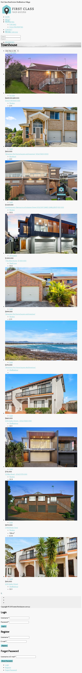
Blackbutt (12, 157)
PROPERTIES (9, 42)
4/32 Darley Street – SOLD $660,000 (18, 421)
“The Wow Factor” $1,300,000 (15, 261)
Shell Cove (13, 263)
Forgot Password (11, 670)
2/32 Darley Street (11, 584)
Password (5, 622)
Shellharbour (13, 370)
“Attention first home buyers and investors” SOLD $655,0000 (26, 154)
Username (5, 618)
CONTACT (8, 30)
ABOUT (7, 19)
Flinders (12, 103)
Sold (11, 149)
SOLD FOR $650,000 (12, 101)
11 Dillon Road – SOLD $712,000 (16, 474)
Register (8, 668)
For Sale (12, 96)
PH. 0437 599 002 (11, 32)
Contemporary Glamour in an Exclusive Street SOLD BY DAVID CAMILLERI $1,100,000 (34, 207)
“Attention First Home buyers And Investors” (20, 368)
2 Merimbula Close (11, 528)
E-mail (3, 641)
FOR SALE (12, 53)
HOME (7, 21)
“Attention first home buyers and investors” (20, 314)
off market (13, 256)
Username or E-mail (8, 657)
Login (7, 665)
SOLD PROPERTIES (16, 27)
